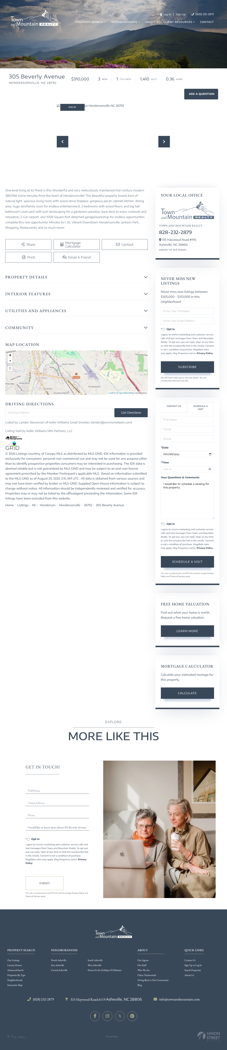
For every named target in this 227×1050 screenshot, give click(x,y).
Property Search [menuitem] (89, 22)
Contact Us (165, 250)
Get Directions (131, 412)
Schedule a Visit (200, 407)
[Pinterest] (132, 1016)
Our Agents (179, 250)
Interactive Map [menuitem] (15, 985)
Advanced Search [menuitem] (15, 970)
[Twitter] (120, 1016)
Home (9, 505)
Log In (167, 14)
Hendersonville (69, 505)
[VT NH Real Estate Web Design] (209, 1036)
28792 (88, 505)
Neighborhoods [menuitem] (124, 22)
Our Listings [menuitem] (13, 960)
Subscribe (187, 367)
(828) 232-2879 (204, 14)
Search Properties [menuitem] (193, 970)
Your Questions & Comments (180, 477)
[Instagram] (107, 1016)
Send (45, 883)
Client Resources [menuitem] (178, 22)
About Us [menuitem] (189, 975)
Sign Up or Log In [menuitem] (193, 965)
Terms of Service (177, 576)
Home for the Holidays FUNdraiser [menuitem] (105, 970)
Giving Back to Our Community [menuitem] (152, 980)
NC (34, 505)
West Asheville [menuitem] (94, 965)
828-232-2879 (175, 232)
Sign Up (181, 14)
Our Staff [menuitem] (141, 965)
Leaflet (111, 393)
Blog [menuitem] (139, 985)
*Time (165, 462)
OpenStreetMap (126, 393)
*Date (165, 447)
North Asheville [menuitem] (58, 960)
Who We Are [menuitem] (143, 970)
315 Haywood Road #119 (106, 999)
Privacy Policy (205, 353)
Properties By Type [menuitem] (16, 975)
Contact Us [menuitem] (190, 960)
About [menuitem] (150, 22)
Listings (22, 505)
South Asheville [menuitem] (95, 960)
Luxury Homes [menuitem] (14, 965)
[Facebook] (95, 1016)
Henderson (48, 505)
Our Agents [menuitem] (143, 960)
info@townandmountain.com (179, 999)
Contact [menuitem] (207, 22)
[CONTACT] (201, 94)
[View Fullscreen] (10, 368)
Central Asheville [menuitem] (59, 970)
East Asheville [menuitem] (57, 965)
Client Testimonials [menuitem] (146, 975)
